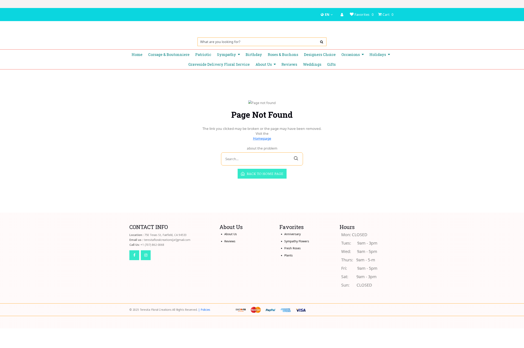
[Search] (321, 41)
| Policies (204, 310)
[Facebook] (134, 255)
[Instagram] (146, 255)
